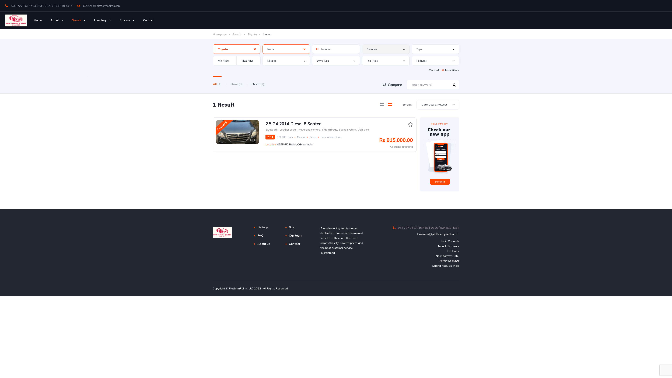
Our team (295, 235)
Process (125, 20)
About (55, 20)
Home (38, 20)
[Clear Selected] (255, 49)
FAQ (260, 235)
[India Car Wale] (16, 20)
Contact (148, 20)
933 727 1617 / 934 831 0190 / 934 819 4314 (42, 6)
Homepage (220, 34)
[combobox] (236, 49)
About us (263, 244)
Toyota (252, 34)
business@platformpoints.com (101, 6)
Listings (262, 227)
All (217, 84)
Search (76, 20)
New (236, 84)
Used (257, 84)
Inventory (100, 20)
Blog (292, 227)
